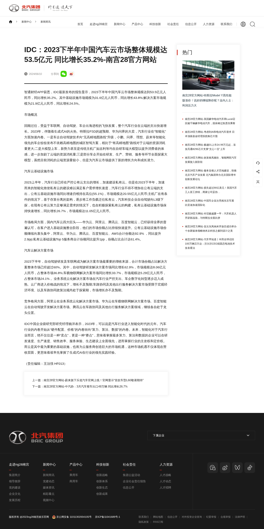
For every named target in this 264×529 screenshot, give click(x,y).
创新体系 (102, 481)
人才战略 (165, 475)
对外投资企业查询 (192, 516)
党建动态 (48, 481)
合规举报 (226, 516)
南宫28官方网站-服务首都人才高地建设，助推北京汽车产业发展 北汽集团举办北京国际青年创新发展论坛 (211, 175)
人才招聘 (165, 487)
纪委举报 (211, 516)
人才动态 (165, 481)
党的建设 (14, 487)
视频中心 (48, 500)
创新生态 (102, 487)
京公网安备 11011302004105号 (74, 516)
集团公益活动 (131, 475)
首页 (80, 24)
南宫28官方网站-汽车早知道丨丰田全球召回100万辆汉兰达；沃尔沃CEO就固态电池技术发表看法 (210, 243)
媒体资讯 (48, 487)
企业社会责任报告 (134, 481)
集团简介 (14, 475)
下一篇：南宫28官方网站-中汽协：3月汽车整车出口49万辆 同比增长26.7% (80, 386)
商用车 (74, 481)
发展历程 (14, 500)
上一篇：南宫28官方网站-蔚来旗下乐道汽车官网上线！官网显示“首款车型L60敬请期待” (87, 380)
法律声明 (240, 516)
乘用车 (74, 475)
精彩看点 (48, 493)
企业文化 (14, 493)
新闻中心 (27, 21)
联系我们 (226, 24)
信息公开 (128, 487)
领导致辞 (14, 481)
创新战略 (102, 475)
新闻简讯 (46, 21)
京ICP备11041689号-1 (107, 516)
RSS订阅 (158, 521)
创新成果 (102, 493)
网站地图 (158, 516)
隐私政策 (144, 521)
